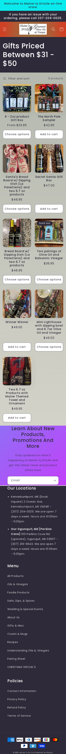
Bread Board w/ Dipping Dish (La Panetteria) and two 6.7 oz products (17, 258)
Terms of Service (19, 716)
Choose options (17, 134)
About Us (13, 617)
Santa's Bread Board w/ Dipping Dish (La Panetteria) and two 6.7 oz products (17, 185)
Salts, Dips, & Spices (21, 601)
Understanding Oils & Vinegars (28, 650)
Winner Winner (17, 322)
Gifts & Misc (15, 625)
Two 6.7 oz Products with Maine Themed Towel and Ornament (16, 396)
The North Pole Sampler (49, 118)
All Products (15, 576)
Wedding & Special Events (25, 609)
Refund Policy (16, 707)
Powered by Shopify (44, 752)
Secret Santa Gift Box (49, 178)
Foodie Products (18, 592)
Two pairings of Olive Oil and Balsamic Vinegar (49, 254)
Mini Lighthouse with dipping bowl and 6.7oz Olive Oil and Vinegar (49, 327)
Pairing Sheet (16, 659)
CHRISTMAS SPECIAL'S (21, 667)
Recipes (12, 642)
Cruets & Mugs (17, 634)
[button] (5, 29)
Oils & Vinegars (17, 584)
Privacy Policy (16, 699)
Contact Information (21, 691)
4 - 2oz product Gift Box (17, 118)
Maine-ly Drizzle (27, 752)
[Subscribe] (54, 480)
